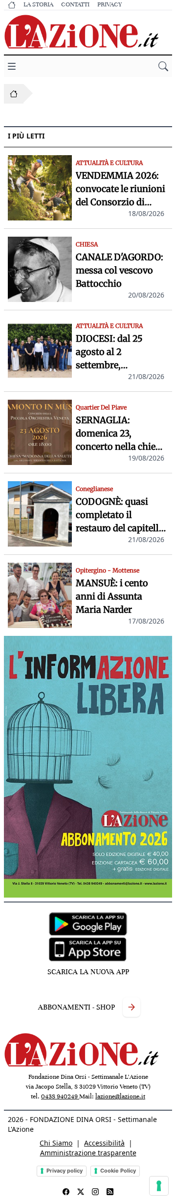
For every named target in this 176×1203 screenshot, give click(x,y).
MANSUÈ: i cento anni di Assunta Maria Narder (112, 596)
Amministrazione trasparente (88, 1152)
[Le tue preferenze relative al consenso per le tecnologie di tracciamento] (159, 1185)
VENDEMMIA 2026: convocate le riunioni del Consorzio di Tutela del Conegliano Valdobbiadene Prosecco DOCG (120, 189)
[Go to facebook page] (66, 1191)
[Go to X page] (80, 1191)
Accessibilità (104, 1143)
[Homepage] (13, 94)
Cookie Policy (118, 1170)
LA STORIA (38, 4)
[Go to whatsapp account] (110, 1191)
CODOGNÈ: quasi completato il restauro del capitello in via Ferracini (120, 515)
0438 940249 (60, 1096)
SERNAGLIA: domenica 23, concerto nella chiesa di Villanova (120, 433)
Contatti (75, 4)
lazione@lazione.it (120, 1096)
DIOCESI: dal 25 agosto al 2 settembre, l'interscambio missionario (109, 352)
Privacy (109, 4)
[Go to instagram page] (95, 1191)
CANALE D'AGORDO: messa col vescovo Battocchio (119, 270)
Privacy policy (64, 1170)
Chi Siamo (56, 1143)
